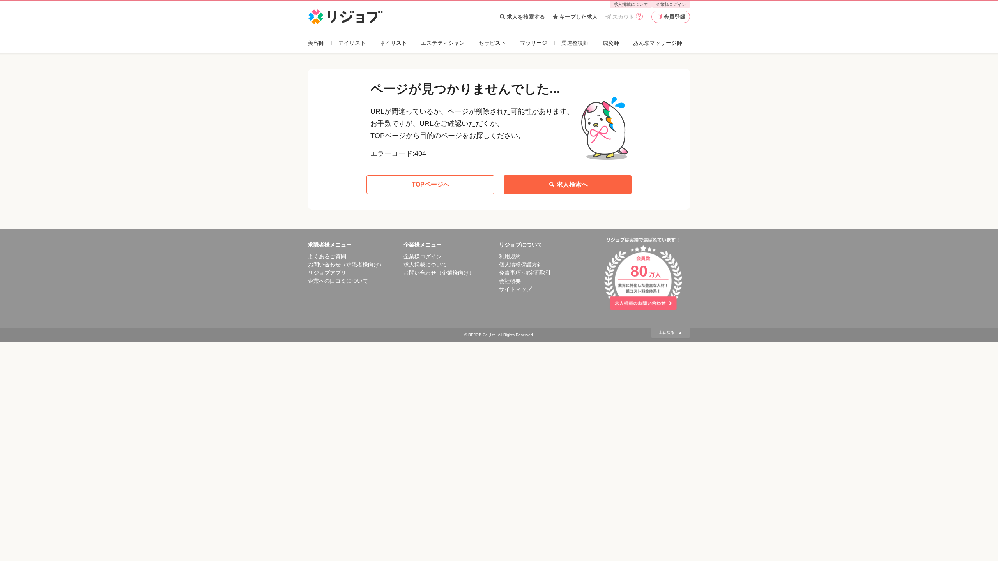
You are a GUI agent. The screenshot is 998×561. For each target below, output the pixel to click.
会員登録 (674, 17)
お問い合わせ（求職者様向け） (346, 264)
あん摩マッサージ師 (657, 43)
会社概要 (510, 281)
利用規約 (510, 256)
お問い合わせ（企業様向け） (438, 273)
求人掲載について (631, 4)
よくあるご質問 (327, 256)
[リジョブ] (345, 17)
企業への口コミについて (338, 281)
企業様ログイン (671, 4)
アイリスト (352, 43)
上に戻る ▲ (670, 332)
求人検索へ (572, 184)
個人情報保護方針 (521, 264)
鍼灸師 (611, 43)
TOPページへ (430, 184)
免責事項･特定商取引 (525, 273)
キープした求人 (578, 17)
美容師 (316, 43)
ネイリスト (393, 43)
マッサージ (533, 43)
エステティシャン (443, 43)
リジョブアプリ (327, 273)
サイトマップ (515, 289)
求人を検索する (526, 17)
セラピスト (492, 43)
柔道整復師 (575, 43)
